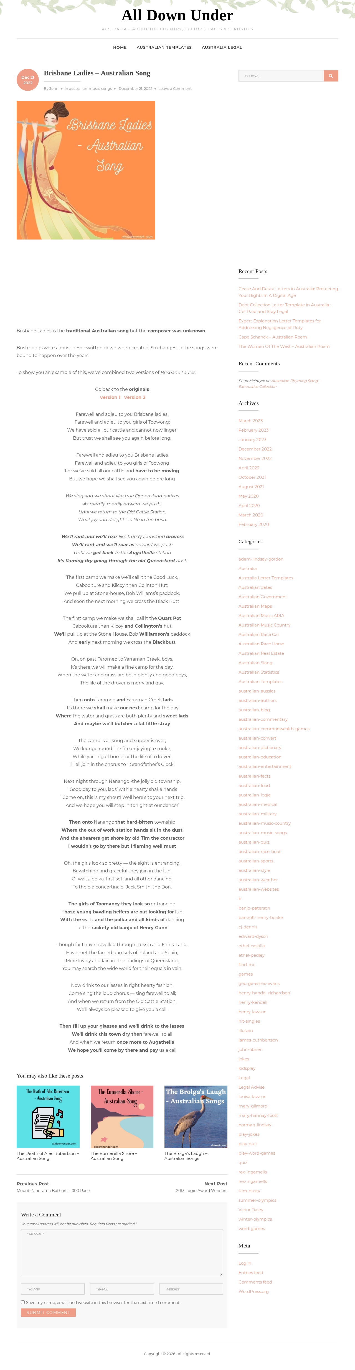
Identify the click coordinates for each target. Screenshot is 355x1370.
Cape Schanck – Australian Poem (273, 337)
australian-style (254, 870)
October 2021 (252, 477)
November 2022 (255, 458)
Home (120, 47)
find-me (247, 964)
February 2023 (253, 430)
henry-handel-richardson (264, 992)
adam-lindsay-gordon (261, 559)
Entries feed (251, 1272)
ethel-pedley (252, 955)
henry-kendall (253, 1002)
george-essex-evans (259, 983)
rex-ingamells (253, 1172)
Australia (248, 568)
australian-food (254, 785)
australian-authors (258, 700)
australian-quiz (254, 842)
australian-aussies (257, 691)
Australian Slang (255, 662)
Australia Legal (222, 47)
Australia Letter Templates (266, 577)
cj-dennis (248, 927)
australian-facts (254, 776)
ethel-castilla (252, 945)
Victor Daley (251, 1209)
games (246, 974)
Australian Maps (255, 606)
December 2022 (255, 449)
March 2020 (251, 515)
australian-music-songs (90, 88)
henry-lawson (253, 1011)
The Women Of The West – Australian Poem (284, 346)
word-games (252, 1228)
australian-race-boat (260, 851)
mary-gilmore (253, 1106)
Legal (244, 1077)
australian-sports (256, 861)
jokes (244, 1058)
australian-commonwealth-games (274, 728)
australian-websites (259, 889)
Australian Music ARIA (261, 615)
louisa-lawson (253, 1096)
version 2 (133, 397)
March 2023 (251, 420)
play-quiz (248, 1143)
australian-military (258, 813)
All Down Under (177, 15)
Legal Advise (252, 1087)
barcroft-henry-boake (261, 917)
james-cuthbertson (258, 1040)
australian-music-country (265, 823)
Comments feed (255, 1282)
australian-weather (258, 879)
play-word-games (257, 1153)
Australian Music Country (264, 625)
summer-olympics (257, 1200)
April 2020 (249, 505)
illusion (246, 1030)
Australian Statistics (259, 672)
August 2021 (251, 486)
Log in (245, 1263)
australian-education (260, 757)
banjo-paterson (254, 908)
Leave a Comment (175, 88)
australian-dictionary (260, 747)
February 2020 (254, 524)
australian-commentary (263, 719)
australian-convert (257, 738)
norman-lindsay (255, 1124)
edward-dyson (253, 936)
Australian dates (255, 587)
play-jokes (249, 1134)
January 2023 (252, 439)
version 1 (110, 397)
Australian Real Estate (261, 653)
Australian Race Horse (261, 643)
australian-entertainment (265, 766)
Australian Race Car (259, 634)
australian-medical (258, 804)
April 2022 (249, 467)
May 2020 (249, 496)
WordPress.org (254, 1291)
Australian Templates (164, 47)
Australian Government (263, 596)
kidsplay (247, 1068)
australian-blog (254, 709)
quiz (243, 1162)
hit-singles (249, 1021)
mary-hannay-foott (258, 1115)
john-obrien (251, 1049)
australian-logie (255, 795)
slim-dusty (249, 1190)
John (54, 88)
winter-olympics (255, 1219)
